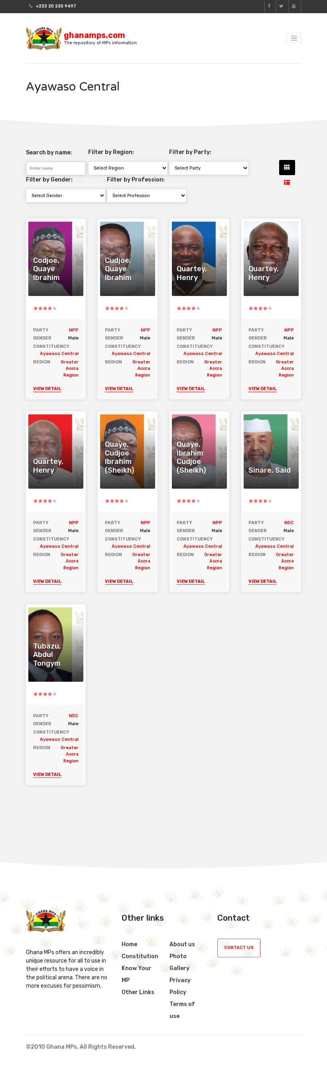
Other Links (138, 992)
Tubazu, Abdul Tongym (47, 655)
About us (182, 944)
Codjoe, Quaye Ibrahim (46, 269)
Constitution (140, 956)
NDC (289, 522)
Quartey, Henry (192, 273)
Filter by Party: (190, 152)
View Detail (47, 388)
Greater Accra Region (70, 368)
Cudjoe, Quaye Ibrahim (118, 269)
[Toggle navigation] (294, 38)
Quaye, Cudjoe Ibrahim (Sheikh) (119, 457)
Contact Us (239, 947)
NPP (74, 330)
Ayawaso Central (59, 353)
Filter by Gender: (49, 179)
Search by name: (49, 152)
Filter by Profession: (136, 179)
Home (129, 944)
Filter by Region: (111, 152)
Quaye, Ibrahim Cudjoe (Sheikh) (191, 457)
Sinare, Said (269, 470)
